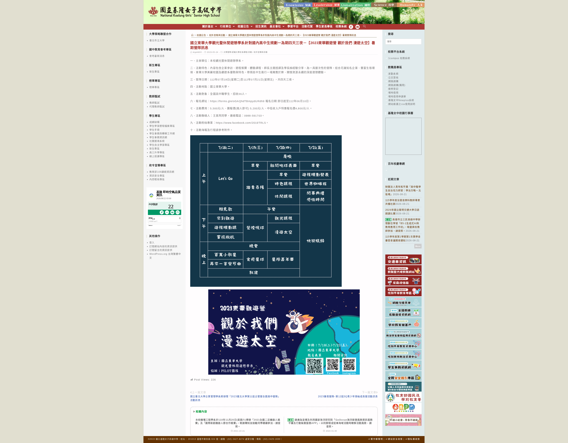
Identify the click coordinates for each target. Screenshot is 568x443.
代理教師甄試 (157, 106)
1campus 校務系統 (399, 58)
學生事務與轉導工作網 (162, 133)
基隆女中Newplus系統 (401, 100)
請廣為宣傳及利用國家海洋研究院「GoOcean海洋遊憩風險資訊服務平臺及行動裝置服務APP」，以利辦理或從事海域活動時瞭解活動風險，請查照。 (330, 423)
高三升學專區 (157, 152)
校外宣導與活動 (260, 52)
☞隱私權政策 (412, 439)
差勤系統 (393, 74)
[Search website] (364, 26)
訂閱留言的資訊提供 (160, 250)
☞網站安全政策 (394, 439)
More (418, 246)
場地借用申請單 (397, 96)
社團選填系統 (157, 141)
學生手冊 (154, 130)
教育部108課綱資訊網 (161, 172)
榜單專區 (154, 87)
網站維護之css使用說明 (401, 104)
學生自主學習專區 (159, 145)
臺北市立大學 (157, 40)
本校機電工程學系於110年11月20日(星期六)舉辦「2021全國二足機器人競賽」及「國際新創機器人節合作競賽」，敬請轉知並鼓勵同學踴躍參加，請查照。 (238, 423)
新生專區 (154, 71)
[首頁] (192, 35)
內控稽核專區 (157, 179)
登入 (151, 242)
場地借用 (393, 92)
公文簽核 (393, 77)
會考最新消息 (157, 56)
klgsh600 (197, 52)
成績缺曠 (154, 122)
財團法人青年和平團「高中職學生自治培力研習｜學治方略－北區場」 (403, 191)
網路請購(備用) (396, 85)
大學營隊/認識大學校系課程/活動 (238, 52)
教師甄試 (154, 103)
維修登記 (393, 89)
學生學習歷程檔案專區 (162, 126)
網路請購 (393, 81)
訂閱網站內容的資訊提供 (163, 246)
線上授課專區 (157, 156)
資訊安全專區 (157, 175)
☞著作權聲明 (375, 439)
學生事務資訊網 (158, 137)
